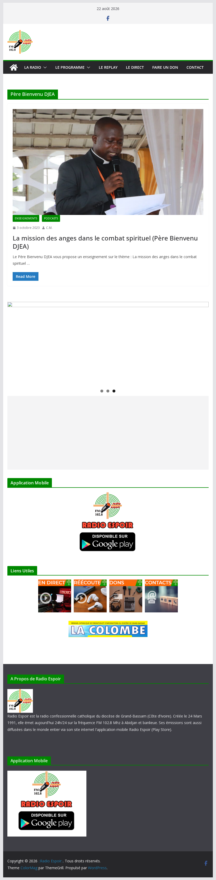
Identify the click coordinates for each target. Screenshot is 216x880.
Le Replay (108, 67)
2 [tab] (107, 391)
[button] (44, 67)
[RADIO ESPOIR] (20, 692)
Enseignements (26, 218)
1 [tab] (101, 391)
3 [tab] (113, 391)
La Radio (32, 67)
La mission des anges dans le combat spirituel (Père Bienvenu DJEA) (105, 242)
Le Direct (135, 67)
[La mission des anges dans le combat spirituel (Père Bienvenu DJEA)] (108, 162)
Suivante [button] (202, 342)
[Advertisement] (107, 433)
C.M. (49, 227)
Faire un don (165, 67)
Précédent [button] (14, 342)
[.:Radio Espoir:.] (13, 67)
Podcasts (51, 218)
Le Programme (70, 67)
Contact (195, 67)
